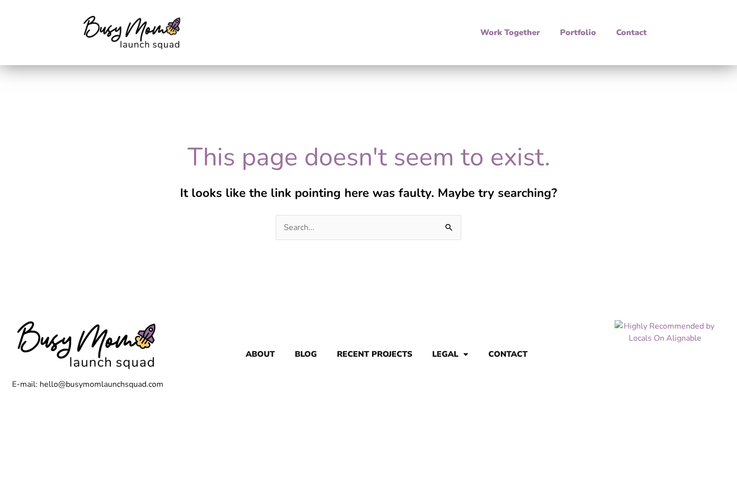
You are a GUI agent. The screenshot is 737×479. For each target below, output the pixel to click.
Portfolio (578, 32)
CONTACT (507, 354)
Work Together (510, 32)
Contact (631, 32)
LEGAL (445, 354)
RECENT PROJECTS (374, 354)
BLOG (306, 354)
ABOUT (260, 354)
